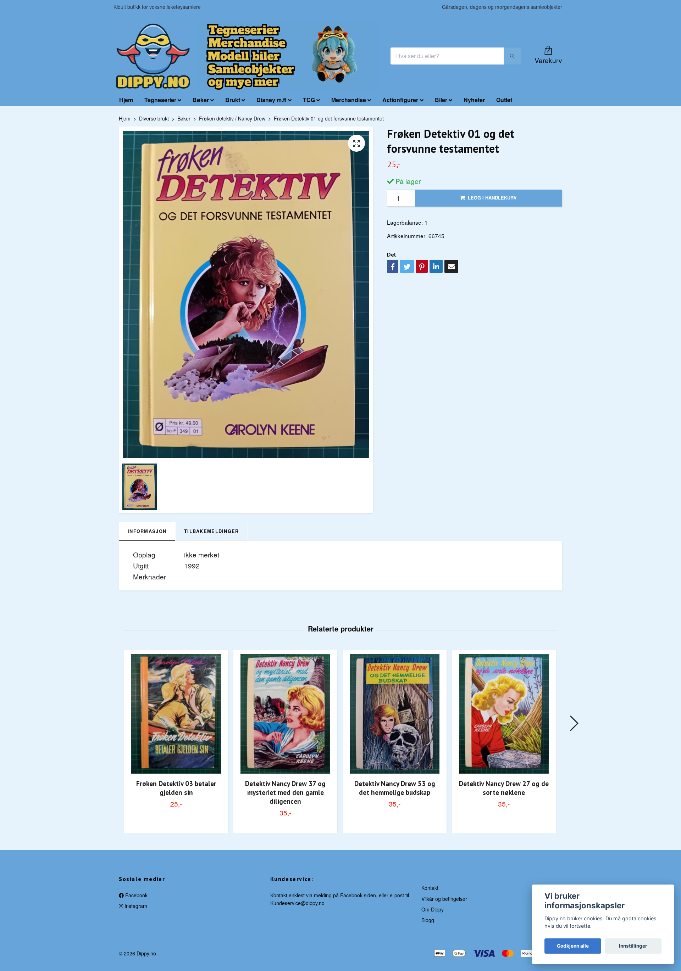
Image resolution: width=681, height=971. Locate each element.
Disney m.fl (271, 100)
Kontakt (429, 887)
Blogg (427, 920)
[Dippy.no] (153, 56)
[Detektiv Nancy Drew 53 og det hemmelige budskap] (394, 713)
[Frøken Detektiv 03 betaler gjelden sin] (176, 713)
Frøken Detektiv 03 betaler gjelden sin (176, 788)
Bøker (201, 100)
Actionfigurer (400, 100)
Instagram (135, 905)
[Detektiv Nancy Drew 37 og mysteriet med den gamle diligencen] (285, 713)
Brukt (232, 100)
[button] (573, 723)
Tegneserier (160, 100)
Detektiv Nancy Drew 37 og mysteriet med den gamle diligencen (285, 792)
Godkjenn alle (573, 946)
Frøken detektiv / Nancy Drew (232, 118)
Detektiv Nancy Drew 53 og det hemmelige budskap (394, 788)
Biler (441, 100)
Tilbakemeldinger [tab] (211, 531)
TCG (309, 100)
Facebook (136, 895)
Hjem (126, 100)
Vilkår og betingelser (444, 898)
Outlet (504, 100)
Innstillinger (633, 946)
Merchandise (348, 100)
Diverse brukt (154, 118)
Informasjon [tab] (147, 531)
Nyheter (474, 100)
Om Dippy (432, 909)
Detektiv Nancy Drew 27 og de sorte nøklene (504, 788)
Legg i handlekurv (492, 198)
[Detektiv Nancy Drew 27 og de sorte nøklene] (504, 713)
